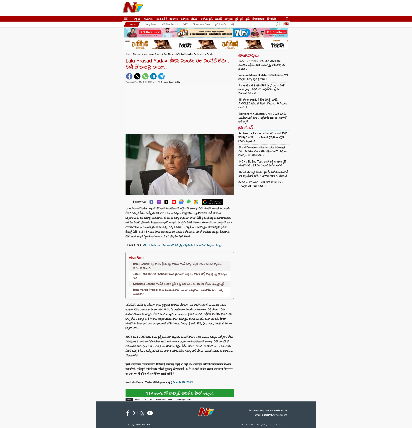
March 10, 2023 (183, 382)
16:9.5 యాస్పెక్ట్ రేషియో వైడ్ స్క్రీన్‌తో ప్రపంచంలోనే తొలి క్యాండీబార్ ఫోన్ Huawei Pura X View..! (263, 173)
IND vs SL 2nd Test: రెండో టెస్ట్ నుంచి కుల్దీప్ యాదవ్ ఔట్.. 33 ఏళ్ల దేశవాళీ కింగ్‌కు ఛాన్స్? (262, 163)
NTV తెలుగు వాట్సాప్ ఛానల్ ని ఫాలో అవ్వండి (179, 393)
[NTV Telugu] (132, 8)
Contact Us (250, 425)
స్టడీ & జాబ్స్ (220, 24)
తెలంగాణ (173, 18)
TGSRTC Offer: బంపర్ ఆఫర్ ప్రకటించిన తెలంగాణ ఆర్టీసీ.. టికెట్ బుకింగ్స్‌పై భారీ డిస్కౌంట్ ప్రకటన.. (262, 65)
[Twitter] (166, 202)
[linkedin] (153, 76)
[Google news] (181, 202)
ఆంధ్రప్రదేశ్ (161, 18)
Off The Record (170, 24)
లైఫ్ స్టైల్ (239, 18)
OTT (185, 24)
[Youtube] (174, 202)
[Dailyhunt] (196, 202)
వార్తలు (137, 18)
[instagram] (135, 413)
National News (140, 54)
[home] (130, 18)
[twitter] (137, 76)
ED (151, 399)
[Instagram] (159, 202)
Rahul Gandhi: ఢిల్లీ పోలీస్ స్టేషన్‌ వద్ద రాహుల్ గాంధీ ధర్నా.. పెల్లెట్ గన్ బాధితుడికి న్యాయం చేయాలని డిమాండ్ (177, 266)
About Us (240, 425)
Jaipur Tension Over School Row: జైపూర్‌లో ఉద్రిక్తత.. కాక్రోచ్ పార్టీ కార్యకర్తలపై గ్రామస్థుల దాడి (180, 276)
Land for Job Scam (183, 399)
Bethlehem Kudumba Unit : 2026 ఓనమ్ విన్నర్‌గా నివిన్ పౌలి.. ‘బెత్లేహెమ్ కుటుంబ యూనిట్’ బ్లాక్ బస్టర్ (263, 117)
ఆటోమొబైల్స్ (207, 18)
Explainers (258, 18)
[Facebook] (151, 202)
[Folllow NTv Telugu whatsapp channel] (278, 24)
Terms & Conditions (277, 425)
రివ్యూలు (185, 18)
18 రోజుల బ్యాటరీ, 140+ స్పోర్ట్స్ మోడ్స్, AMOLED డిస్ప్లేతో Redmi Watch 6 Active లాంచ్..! (263, 103)
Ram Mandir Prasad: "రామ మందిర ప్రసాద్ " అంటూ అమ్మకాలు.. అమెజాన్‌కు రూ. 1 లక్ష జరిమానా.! (178, 292)
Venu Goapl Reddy (172, 82)
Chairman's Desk (201, 24)
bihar (137, 399)
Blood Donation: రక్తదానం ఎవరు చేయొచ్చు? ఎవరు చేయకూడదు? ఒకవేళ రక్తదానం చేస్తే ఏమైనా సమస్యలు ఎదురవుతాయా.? (263, 151)
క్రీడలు (194, 18)
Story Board (151, 24)
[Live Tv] (286, 24)
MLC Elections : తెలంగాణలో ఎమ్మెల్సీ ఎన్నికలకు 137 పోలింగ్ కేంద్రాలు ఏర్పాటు (182, 245)
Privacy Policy (262, 425)
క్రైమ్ (248, 18)
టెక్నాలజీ (229, 18)
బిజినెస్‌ (218, 18)
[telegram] (161, 76)
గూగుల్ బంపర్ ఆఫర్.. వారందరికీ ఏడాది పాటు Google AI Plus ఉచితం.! (261, 184)
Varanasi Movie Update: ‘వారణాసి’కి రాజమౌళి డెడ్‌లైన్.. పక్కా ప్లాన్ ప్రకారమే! (263, 77)
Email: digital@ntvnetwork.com (271, 415)
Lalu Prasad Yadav (164, 399)
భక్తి (232, 24)
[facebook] (129, 76)
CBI (145, 399)
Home (128, 54)
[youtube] (150, 413)
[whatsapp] (145, 76)
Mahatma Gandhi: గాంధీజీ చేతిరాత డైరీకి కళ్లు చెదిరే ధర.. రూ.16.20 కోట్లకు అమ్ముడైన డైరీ (179, 283)
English (271, 18)
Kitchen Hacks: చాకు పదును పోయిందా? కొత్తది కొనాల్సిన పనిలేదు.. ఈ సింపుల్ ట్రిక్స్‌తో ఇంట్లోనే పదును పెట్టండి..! (263, 137)
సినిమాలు (148, 18)
